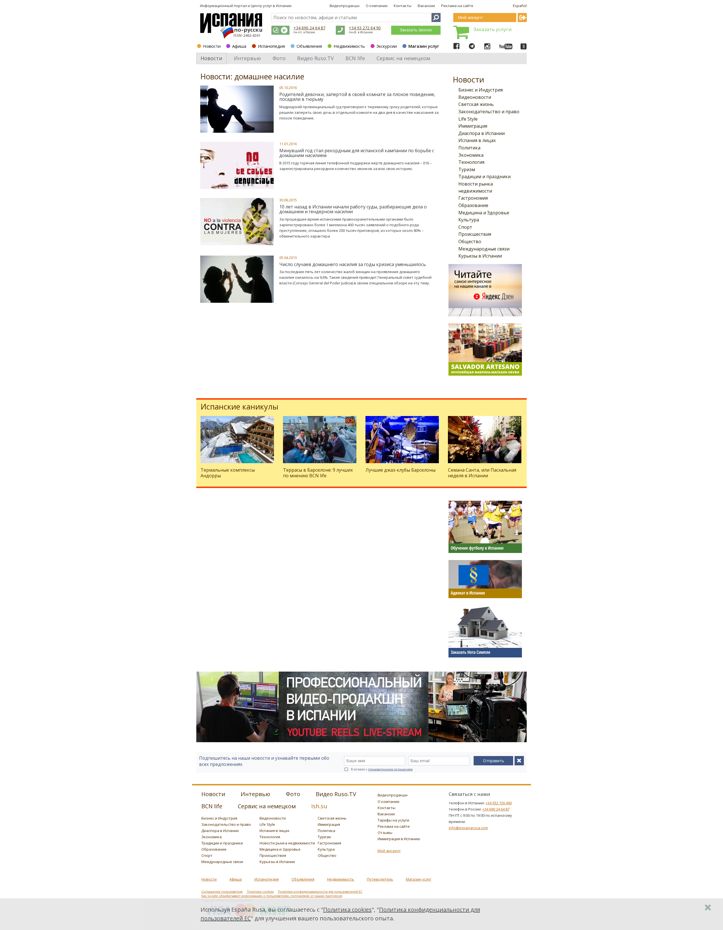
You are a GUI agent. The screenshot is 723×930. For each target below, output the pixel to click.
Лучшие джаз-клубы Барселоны (400, 470)
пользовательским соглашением (390, 769)
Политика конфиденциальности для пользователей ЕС (320, 892)
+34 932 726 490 (498, 802)
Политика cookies (260, 892)
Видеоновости (474, 97)
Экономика (471, 155)
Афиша (239, 46)
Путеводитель (380, 879)
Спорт (465, 227)
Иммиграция (472, 126)
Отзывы (385, 832)
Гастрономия (473, 198)
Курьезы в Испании (480, 256)
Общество (469, 241)
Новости (212, 46)
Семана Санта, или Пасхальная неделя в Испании (482, 472)
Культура (468, 220)
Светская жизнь (476, 104)
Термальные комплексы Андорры (228, 472)
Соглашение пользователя (222, 892)
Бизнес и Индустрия (480, 90)
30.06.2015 (288, 199)
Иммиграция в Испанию (399, 838)
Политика (469, 148)
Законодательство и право (488, 111)
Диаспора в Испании (481, 133)
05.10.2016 (288, 87)
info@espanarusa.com (468, 827)
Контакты (402, 5)
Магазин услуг (423, 46)
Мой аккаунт (389, 850)
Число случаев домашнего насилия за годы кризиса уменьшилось (352, 264)
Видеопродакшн (345, 5)
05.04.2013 (288, 257)
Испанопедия (271, 46)
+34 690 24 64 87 (309, 28)
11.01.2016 (288, 143)
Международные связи (483, 249)
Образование (473, 205)
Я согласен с (382, 769)
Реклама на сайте (457, 5)
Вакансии (426, 5)
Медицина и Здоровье (483, 213)
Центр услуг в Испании (271, 5)
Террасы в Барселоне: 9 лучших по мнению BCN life (318, 472)
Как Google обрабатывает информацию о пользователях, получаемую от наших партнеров (271, 896)
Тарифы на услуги (393, 820)
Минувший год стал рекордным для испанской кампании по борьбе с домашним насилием (356, 153)
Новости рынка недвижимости (287, 843)
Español (520, 5)
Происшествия (474, 234)
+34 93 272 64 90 (365, 28)
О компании (376, 5)
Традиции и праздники (484, 176)
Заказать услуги (492, 29)
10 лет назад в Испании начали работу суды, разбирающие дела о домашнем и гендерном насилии (353, 209)
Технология (471, 162)
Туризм (466, 169)
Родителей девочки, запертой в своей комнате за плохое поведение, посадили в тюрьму (357, 97)
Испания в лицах (477, 140)
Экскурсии (386, 46)
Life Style (468, 119)
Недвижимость (349, 46)
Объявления (309, 46)
